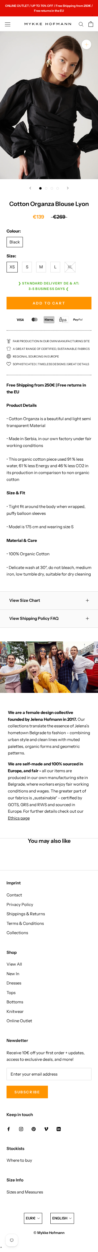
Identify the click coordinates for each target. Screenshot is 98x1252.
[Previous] (30, 188)
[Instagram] (21, 1128)
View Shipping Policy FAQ (34, 618)
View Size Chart (24, 600)
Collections (17, 932)
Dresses (14, 983)
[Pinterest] (34, 1128)
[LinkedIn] (59, 1128)
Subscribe (27, 1092)
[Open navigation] (7, 24)
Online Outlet (19, 1020)
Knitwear (15, 1011)
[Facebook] (9, 1128)
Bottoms (15, 1001)
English (59, 1218)
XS (12, 266)
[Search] (81, 24)
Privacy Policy (20, 904)
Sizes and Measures (25, 1192)
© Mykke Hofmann (49, 1232)
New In (13, 973)
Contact (14, 894)
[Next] (68, 188)
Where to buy (19, 1160)
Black (15, 242)
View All (14, 964)
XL (70, 266)
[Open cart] (90, 24)
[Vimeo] (46, 1128)
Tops (11, 992)
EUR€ (30, 1218)
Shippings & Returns (26, 913)
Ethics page (19, 818)
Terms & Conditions (25, 923)
